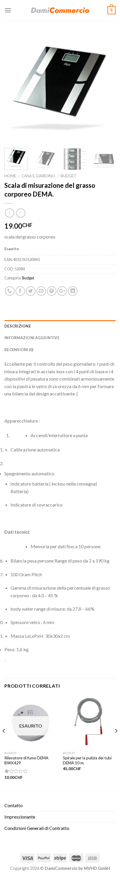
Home (10, 176)
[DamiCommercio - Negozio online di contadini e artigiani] (60, 10)
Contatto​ (13, 805)
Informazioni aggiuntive (31, 337)
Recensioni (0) (18, 349)
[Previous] (14, 88)
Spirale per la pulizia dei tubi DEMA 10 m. (87, 760)
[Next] (106, 88)
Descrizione (17, 326)
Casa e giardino (38, 176)
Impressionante (19, 816)
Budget (69, 176)
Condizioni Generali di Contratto (36, 828)
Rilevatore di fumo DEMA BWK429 (26, 760)
